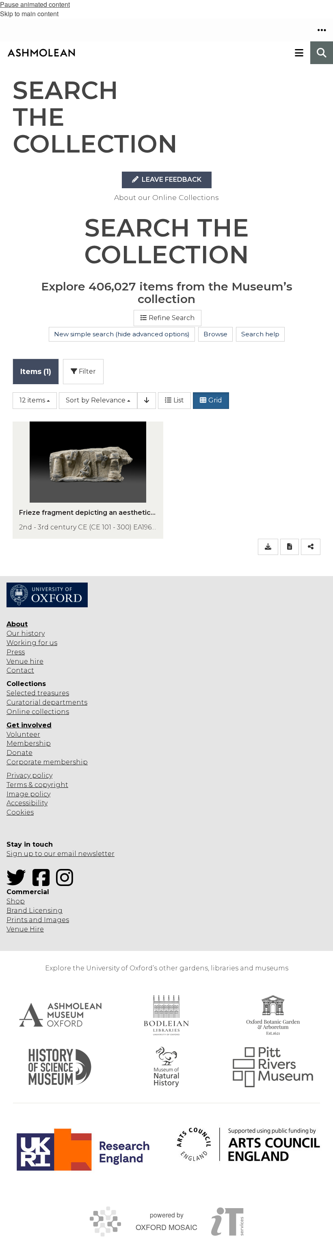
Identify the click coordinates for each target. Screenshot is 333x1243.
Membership (28, 743)
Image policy (28, 794)
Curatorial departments (46, 702)
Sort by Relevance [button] (95, 400)
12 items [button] (32, 400)
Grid (215, 400)
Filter (86, 371)
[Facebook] (43, 882)
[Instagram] (67, 882)
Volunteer (23, 734)
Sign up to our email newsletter (60, 854)
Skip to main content (29, 13)
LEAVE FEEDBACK (170, 179)
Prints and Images (37, 920)
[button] (321, 30)
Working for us (31, 643)
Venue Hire (25, 929)
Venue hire (24, 661)
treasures (52, 693)
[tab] (36, 371)
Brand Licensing (34, 910)
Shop (15, 901)
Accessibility (27, 803)
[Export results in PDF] (289, 547)
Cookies (20, 812)
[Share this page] (310, 547)
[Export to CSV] (268, 547)
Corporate (23, 762)
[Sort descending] (146, 400)
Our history (25, 633)
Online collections (37, 712)
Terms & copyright (37, 785)
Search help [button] (260, 334)
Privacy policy (29, 775)
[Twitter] (18, 882)
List (178, 400)
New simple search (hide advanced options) (122, 334)
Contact (20, 670)
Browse (215, 334)
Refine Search (172, 318)
